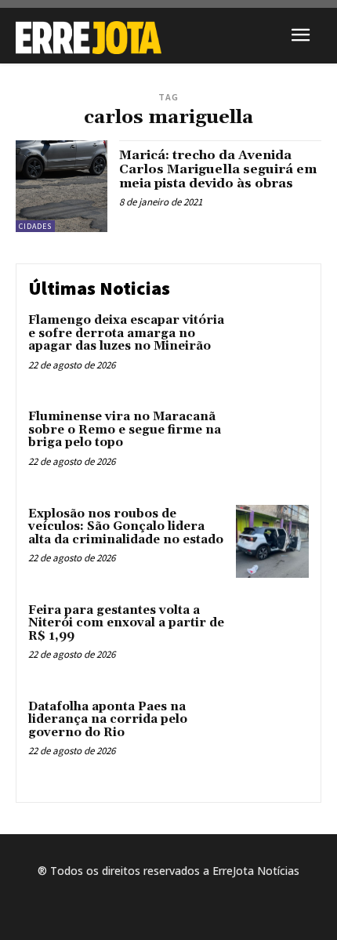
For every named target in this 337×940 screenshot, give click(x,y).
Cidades (35, 226)
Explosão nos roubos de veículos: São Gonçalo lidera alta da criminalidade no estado (125, 526)
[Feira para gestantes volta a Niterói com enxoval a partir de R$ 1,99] (272, 637)
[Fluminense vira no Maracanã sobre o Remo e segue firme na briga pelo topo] (272, 444)
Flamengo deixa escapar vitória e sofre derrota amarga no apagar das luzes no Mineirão (126, 333)
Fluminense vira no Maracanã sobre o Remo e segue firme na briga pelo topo (124, 429)
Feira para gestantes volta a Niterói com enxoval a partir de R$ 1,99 (126, 623)
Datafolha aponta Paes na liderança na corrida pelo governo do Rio (107, 719)
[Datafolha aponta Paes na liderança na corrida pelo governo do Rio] (272, 734)
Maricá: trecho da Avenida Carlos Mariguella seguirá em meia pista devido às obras (218, 169)
